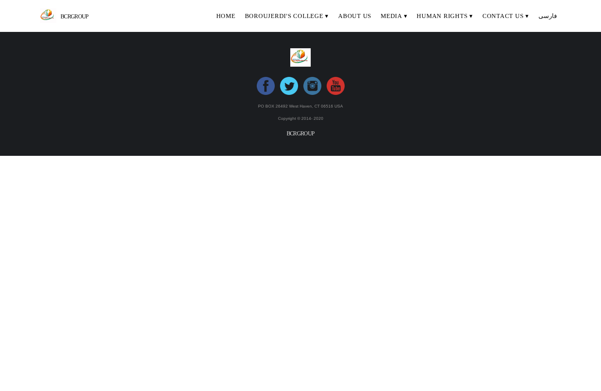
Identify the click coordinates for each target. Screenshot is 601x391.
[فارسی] (547, 24)
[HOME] (226, 24)
